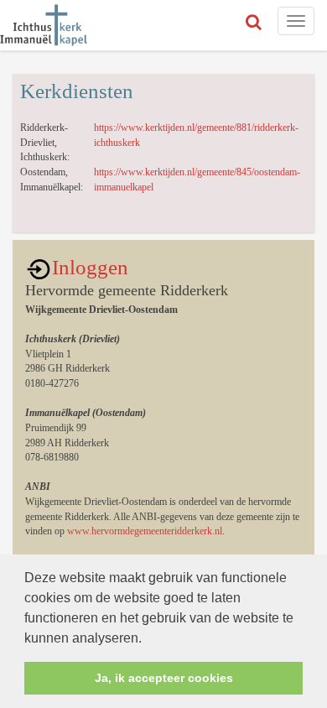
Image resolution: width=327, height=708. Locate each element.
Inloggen (90, 267)
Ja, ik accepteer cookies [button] (164, 678)
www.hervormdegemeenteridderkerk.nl (144, 531)
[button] (147, 639)
